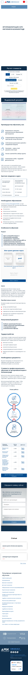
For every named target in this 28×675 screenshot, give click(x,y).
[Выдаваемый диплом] (14, 111)
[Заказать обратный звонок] (24, 2)
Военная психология (7, 582)
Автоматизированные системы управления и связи (13, 621)
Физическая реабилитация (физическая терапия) (5, 469)
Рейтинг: (14, 669)
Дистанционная (11, 80)
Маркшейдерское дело (7, 611)
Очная (20, 80)
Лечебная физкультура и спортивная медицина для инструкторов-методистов (5, 462)
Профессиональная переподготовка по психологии (12, 595)
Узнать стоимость (14, 280)
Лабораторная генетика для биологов (5, 456)
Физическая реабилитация (9, 600)
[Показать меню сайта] (2, 2)
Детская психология (7, 585)
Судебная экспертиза (7, 609)
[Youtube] (15, 652)
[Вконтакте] (11, 652)
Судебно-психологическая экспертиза (11, 598)
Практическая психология (8, 590)
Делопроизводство (6, 618)
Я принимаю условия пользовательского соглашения (14, 91)
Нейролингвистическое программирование (13, 587)
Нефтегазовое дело (7, 578)
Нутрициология (6, 580)
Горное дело (5, 613)
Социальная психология (8, 592)
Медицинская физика (5, 448)
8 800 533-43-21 (15, 2)
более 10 (19, 74)
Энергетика (5, 616)
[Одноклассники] (13, 652)
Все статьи (23, 563)
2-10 (12, 74)
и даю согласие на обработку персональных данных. (14, 91)
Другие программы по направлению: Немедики (14, 475)
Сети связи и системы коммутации (10, 624)
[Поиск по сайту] (26, 2)
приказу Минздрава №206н (13, 203)
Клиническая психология (5, 452)
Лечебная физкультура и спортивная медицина (11, 603)
